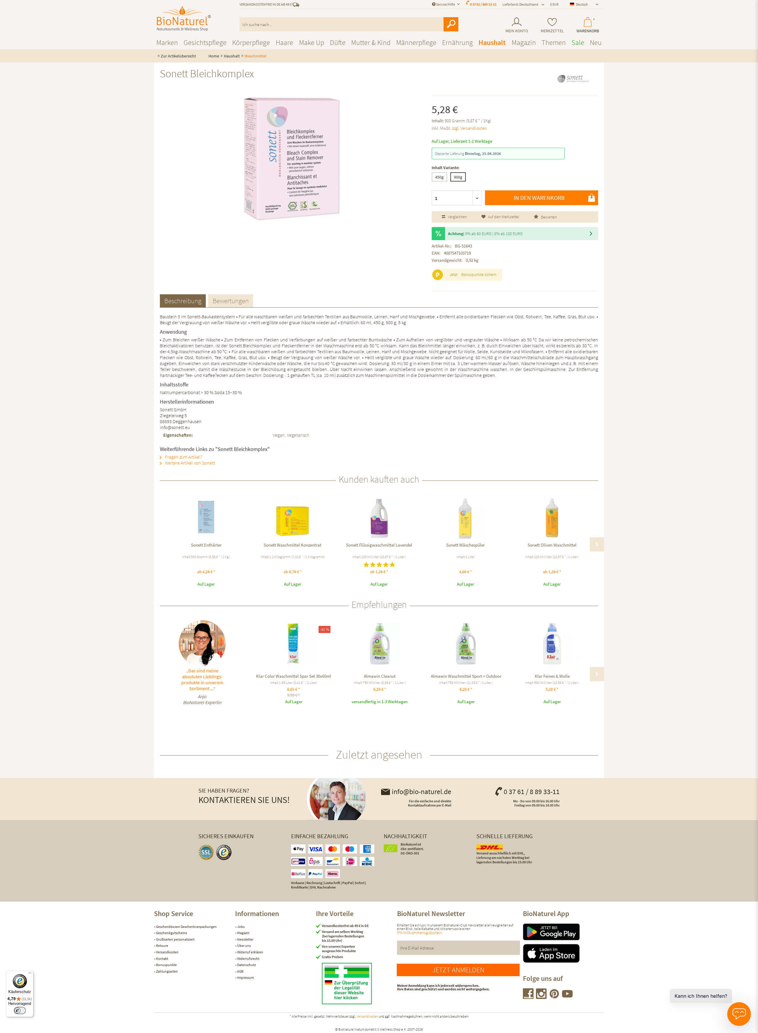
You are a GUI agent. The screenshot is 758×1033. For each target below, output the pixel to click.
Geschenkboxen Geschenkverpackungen (186, 926)
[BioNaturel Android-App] (563, 931)
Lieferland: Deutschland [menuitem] (520, 4)
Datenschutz (246, 965)
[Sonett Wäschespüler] (465, 518)
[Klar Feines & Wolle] (552, 643)
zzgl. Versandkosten (469, 128)
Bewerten (548, 217)
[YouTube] (567, 997)
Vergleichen (457, 216)
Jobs (241, 926)
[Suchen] (451, 24)
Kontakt (161, 958)
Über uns (244, 945)
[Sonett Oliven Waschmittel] (552, 518)
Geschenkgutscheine (171, 933)
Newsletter (245, 939)
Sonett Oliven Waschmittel (552, 545)
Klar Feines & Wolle (552, 676)
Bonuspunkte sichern (478, 274)
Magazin (243, 933)
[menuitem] (516, 25)
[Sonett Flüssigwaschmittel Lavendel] (379, 518)
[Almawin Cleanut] (380, 643)
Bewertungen (231, 300)
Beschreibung (182, 300)
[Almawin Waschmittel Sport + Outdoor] (466, 643)
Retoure (161, 945)
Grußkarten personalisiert (175, 939)
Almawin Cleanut (380, 676)
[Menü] (29, 974)
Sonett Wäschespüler (465, 545)
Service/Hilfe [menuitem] (446, 4)
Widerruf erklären (250, 952)
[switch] (20, 1010)
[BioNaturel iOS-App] (563, 953)
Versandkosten (167, 952)
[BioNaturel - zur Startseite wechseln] (184, 18)
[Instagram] (541, 997)
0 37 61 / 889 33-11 (483, 4)
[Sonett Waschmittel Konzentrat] (293, 518)
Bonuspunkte (166, 965)
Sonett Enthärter (206, 545)
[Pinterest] (554, 997)
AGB (240, 971)
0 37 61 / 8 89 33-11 (532, 791)
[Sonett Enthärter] (206, 518)
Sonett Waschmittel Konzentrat (292, 545)
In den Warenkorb (539, 197)
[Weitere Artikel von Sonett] (573, 78)
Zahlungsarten (166, 971)
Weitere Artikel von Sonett (189, 463)
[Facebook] (528, 997)
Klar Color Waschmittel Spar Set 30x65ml (293, 676)
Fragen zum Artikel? (183, 457)
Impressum (245, 977)
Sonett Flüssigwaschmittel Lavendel (379, 545)
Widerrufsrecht (248, 958)
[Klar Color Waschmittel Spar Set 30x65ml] (293, 643)
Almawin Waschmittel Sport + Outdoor (466, 676)
